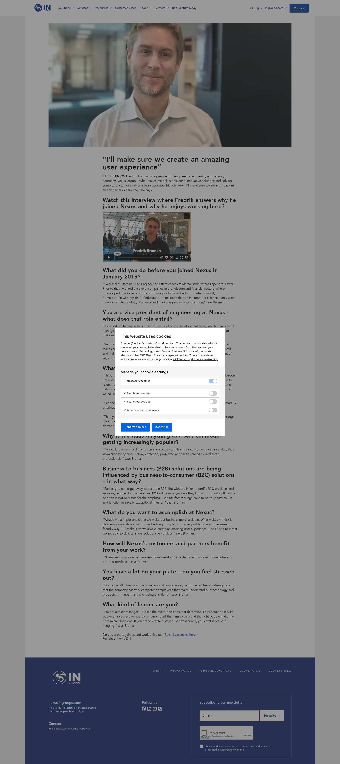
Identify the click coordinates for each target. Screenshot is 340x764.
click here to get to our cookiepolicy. (195, 359)
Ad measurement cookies (142, 410)
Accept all (161, 427)
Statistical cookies (138, 401)
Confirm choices (135, 427)
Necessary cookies (138, 381)
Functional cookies (138, 393)
